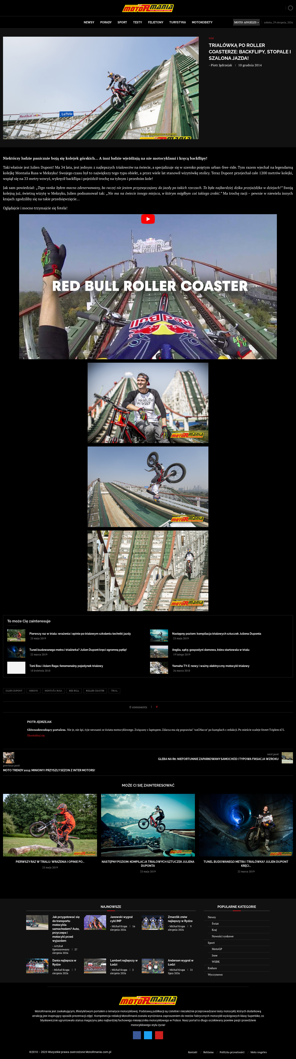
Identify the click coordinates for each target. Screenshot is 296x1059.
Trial (114, 690)
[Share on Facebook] (162, 707)
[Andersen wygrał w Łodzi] (153, 966)
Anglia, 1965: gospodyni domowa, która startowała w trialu (210, 649)
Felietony (155, 22)
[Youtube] (159, 1035)
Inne (214, 955)
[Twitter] (148, 1035)
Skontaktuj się (36, 735)
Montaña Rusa (53, 690)
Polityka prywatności (232, 1052)
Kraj (214, 930)
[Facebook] (137, 1035)
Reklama (208, 1052)
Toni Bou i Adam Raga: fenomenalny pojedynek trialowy (66, 666)
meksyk (33, 690)
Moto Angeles (258, 1052)
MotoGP (217, 949)
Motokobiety (202, 22)
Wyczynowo (215, 974)
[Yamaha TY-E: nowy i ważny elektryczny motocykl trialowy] (159, 668)
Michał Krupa (119, 926)
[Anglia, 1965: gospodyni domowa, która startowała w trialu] (159, 652)
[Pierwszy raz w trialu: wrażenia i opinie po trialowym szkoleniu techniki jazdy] (16, 635)
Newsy (89, 22)
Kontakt (192, 1052)
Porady (106, 22)
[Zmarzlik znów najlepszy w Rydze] (153, 922)
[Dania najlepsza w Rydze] (37, 966)
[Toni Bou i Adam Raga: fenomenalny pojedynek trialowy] (16, 668)
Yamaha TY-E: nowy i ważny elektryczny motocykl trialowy (210, 666)
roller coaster (95, 690)
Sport (122, 22)
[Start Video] (148, 286)
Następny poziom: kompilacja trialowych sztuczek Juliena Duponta (216, 633)
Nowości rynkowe (223, 936)
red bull (74, 690)
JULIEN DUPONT (14, 690)
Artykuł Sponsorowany (60, 947)
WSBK (216, 961)
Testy (137, 22)
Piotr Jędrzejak (221, 65)
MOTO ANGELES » (246, 22)
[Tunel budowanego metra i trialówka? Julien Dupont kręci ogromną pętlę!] (16, 652)
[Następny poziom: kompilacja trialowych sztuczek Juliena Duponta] (159, 635)
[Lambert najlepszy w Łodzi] (95, 966)
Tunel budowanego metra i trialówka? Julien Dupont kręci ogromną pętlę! (78, 649)
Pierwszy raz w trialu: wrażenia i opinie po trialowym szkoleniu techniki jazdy (80, 633)
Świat (215, 923)
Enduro (212, 968)
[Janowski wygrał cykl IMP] (95, 922)
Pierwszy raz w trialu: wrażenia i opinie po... (50, 861)
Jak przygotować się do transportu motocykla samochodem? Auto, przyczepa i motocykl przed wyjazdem (66, 928)
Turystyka (177, 22)
